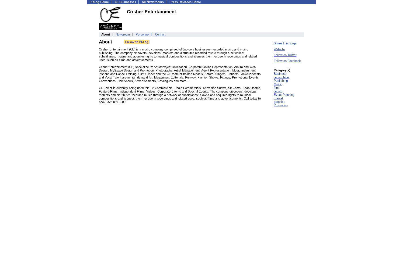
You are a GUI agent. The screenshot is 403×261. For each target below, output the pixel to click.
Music (278, 84)
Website (279, 49)
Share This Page (285, 43)
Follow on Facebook (287, 61)
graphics (279, 102)
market (278, 98)
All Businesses (125, 2)
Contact (160, 34)
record (278, 91)
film (276, 87)
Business (280, 73)
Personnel (142, 34)
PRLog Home (99, 2)
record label (281, 77)
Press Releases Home (185, 2)
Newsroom (123, 34)
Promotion (281, 105)
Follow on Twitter (285, 55)
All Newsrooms (153, 2)
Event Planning (284, 95)
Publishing (281, 80)
